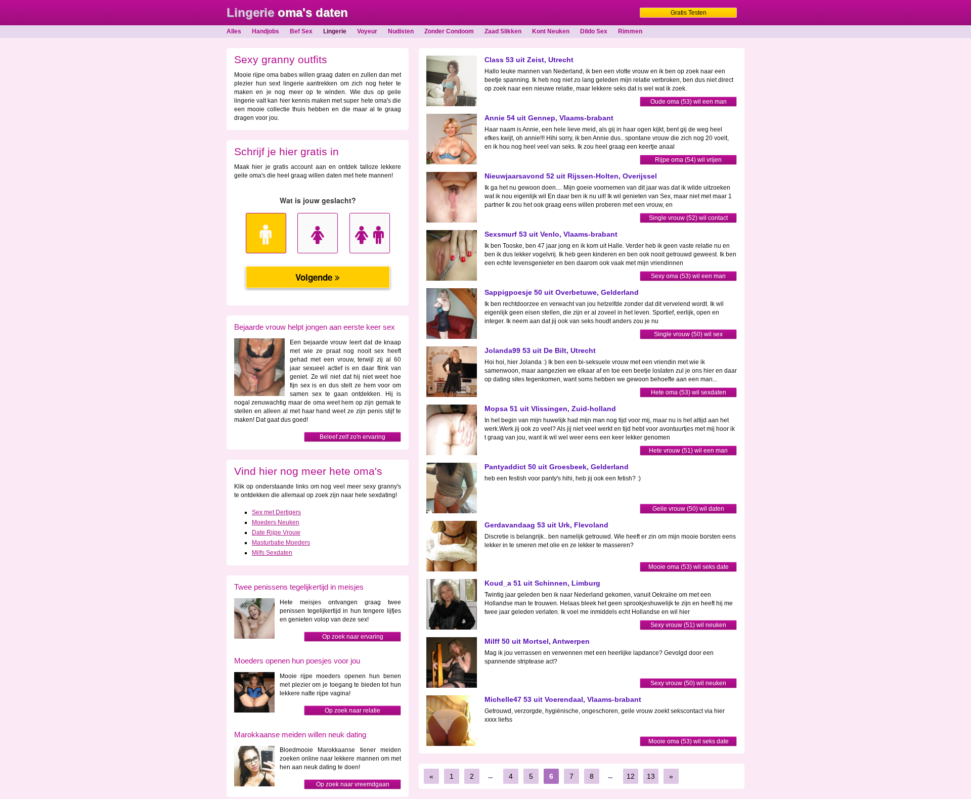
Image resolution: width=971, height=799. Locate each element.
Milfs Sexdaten (272, 552)
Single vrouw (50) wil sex (688, 334)
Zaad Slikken (502, 31)
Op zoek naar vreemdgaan (352, 784)
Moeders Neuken (275, 522)
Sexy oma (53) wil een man (688, 276)
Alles (234, 31)
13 (651, 776)
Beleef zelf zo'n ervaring (352, 436)
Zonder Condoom (449, 31)
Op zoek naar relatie (352, 710)
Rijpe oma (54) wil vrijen (688, 159)
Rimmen (630, 31)
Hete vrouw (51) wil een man (688, 450)
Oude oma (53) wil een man (688, 101)
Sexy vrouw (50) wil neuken (688, 683)
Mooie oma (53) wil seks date (688, 566)
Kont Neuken (550, 31)
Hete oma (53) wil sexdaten (688, 392)
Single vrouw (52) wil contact (688, 217)
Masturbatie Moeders (281, 542)
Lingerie (334, 31)
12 (631, 776)
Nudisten (401, 31)
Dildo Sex (593, 31)
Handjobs (265, 31)
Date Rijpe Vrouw (276, 532)
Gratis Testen (689, 12)
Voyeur (367, 31)
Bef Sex (301, 31)
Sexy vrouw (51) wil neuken (688, 625)
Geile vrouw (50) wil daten (688, 508)
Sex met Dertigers (276, 512)
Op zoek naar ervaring (352, 636)
